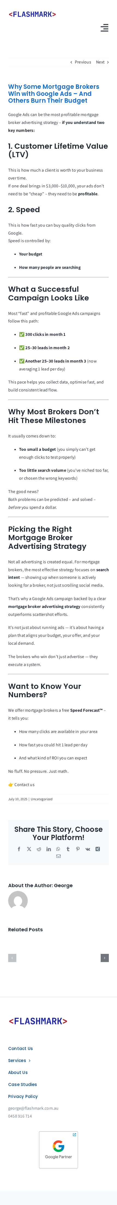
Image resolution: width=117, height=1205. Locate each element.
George (63, 885)
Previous (83, 62)
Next (100, 62)
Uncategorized (42, 799)
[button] (12, 958)
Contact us (24, 784)
